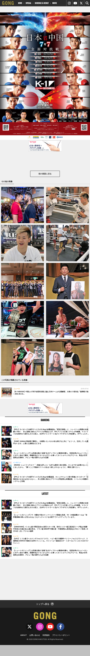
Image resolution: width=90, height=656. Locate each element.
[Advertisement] (45, 579)
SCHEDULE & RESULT (42, 3)
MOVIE (54, 3)
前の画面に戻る (45, 174)
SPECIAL (28, 3)
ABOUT (23, 635)
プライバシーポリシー (61, 635)
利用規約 (46, 635)
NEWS (20, 3)
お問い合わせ (34, 635)
